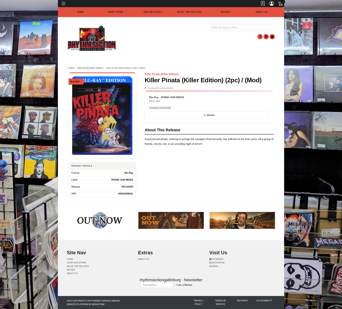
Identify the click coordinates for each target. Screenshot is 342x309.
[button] (116, 12)
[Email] (272, 37)
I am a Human (184, 285)
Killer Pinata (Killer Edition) (90, 68)
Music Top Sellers (189, 12)
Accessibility (264, 300)
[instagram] (266, 37)
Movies (225, 12)
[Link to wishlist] (262, 4)
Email (214, 266)
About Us (262, 12)
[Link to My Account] (271, 4)
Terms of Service (220, 302)
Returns (242, 300)
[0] (280, 4)
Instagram (217, 262)
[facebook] (260, 37)
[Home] (92, 38)
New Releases (153, 12)
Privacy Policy (198, 302)
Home (71, 68)
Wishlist (211, 115)
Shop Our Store (76, 262)
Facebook (217, 259)
